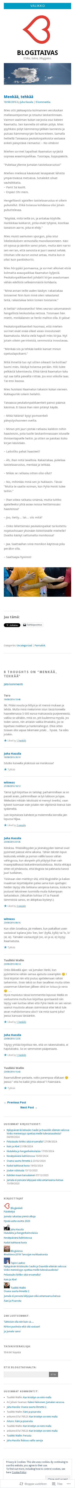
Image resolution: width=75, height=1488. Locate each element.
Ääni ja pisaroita (32, 1411)
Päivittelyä (9, 1211)
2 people (21, 825)
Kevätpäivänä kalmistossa (21, 1156)
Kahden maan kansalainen (21, 1175)
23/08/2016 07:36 (12, 842)
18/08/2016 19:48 (12, 699)
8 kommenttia (43, 102)
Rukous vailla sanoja (32, 1440)
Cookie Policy (19, 1472)
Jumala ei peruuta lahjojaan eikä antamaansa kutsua (35, 1180)
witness (9, 782)
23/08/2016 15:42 (12, 1071)
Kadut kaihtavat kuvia (18, 1165)
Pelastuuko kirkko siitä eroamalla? (25, 1141)
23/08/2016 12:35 (12, 1038)
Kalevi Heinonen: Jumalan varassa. (46, 1402)
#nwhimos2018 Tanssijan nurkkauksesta (26, 1254)
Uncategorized (24, 645)
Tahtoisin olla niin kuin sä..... (19, 1321)
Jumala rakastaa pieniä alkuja (20, 1216)
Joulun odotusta (15, 1170)
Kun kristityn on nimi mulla (37, 1397)
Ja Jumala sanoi (12, 1331)
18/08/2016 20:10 (12, 757)
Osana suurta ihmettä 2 (19, 1160)
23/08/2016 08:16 (12, 922)
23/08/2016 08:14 (12, 964)
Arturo (10, 1421)
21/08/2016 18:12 (12, 786)
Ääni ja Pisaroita (12, 1300)
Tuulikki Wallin (14, 1435)
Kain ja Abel (13, 1146)
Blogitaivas (37, 53)
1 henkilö (21, 740)
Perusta (27, 1435)
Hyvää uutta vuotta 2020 (17, 1221)
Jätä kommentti (13, 684)
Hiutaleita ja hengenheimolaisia (24, 1151)
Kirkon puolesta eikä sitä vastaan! (22, 1326)
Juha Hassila (26, 102)
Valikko (37, 5)
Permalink (40, 645)
